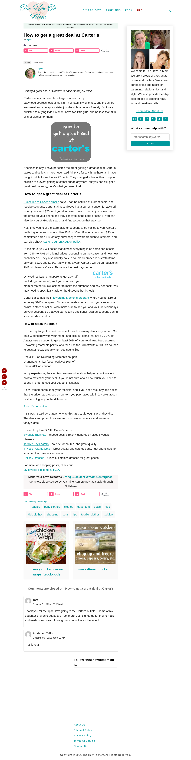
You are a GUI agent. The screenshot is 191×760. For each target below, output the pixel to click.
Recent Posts (38, 63)
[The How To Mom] (38, 11)
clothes (68, 506)
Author (27, 63)
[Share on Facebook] (4, 376)
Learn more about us (149, 111)
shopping (52, 514)
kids (107, 506)
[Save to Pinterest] (4, 370)
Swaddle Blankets (35, 434)
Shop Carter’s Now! (36, 406)
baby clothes (52, 506)
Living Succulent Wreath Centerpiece (87, 477)
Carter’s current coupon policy (61, 241)
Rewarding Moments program (70, 297)
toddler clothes (90, 514)
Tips (45, 501)
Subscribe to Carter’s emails (41, 202)
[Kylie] (30, 77)
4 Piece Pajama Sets (37, 448)
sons (65, 514)
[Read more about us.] (150, 49)
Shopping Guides (35, 501)
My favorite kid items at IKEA (42, 469)
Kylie (29, 39)
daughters (83, 506)
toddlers (109, 514)
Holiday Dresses (34, 457)
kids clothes (35, 514)
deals (97, 506)
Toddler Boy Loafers (36, 444)
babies (36, 506)
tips (75, 514)
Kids (25, 501)
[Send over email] (4, 382)
